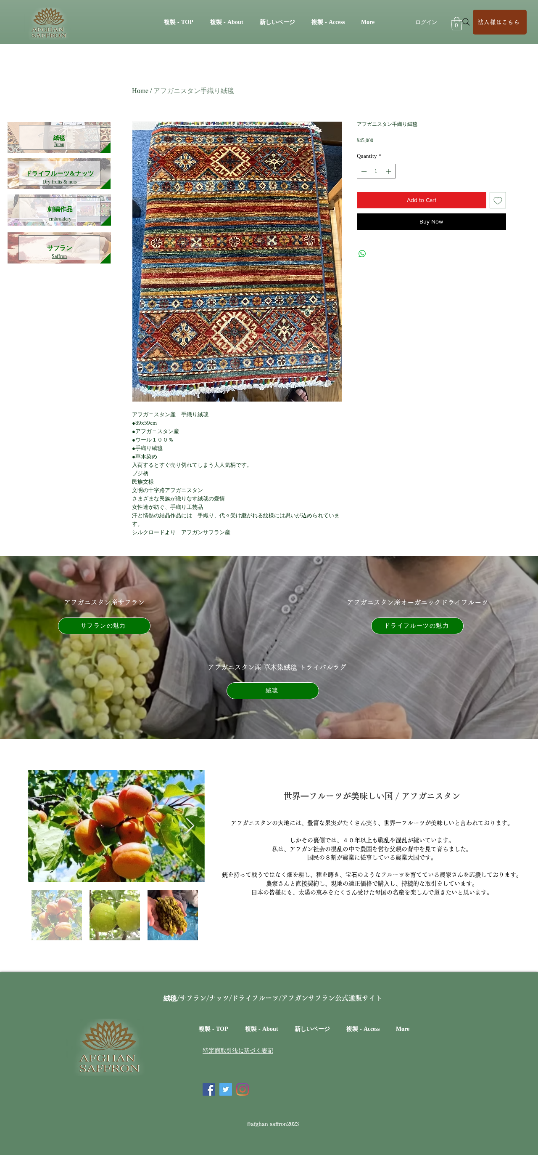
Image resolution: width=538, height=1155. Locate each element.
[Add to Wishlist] (498, 200)
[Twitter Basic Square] (225, 1089)
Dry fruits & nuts (59, 182)
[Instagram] (242, 1089)
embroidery (60, 219)
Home (140, 90)
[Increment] (389, 171)
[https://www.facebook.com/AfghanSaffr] (209, 1089)
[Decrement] (363, 171)
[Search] (466, 22)
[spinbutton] (376, 171)
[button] (456, 23)
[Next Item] (190, 826)
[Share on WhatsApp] (362, 254)
